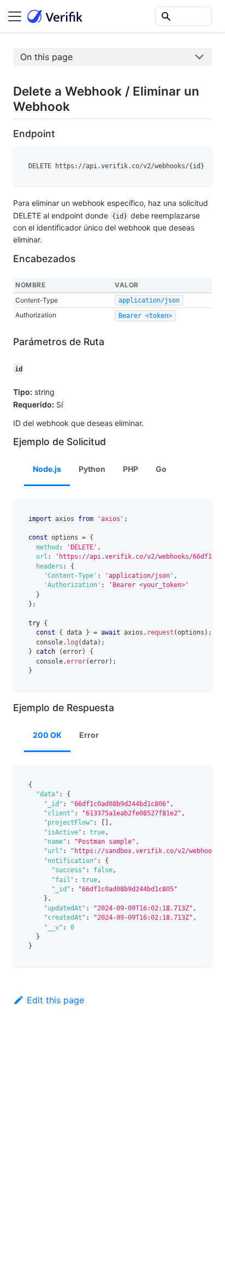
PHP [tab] (130, 469)
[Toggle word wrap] (178, 160)
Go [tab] (161, 469)
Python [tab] (92, 469)
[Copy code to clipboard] (199, 160)
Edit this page (55, 1000)
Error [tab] (89, 735)
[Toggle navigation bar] (15, 16)
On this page (46, 56)
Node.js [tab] (47, 469)
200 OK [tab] (47, 735)
